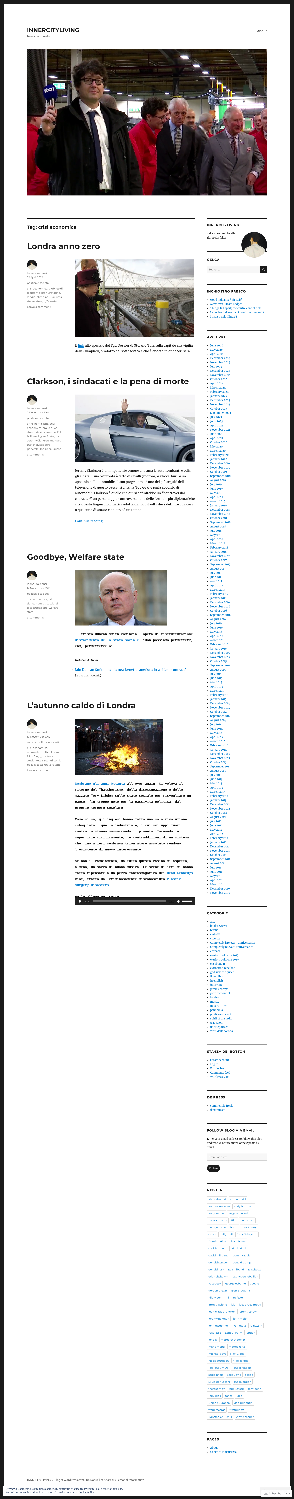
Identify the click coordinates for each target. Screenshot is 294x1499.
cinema (215, 938)
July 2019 (216, 484)
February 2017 (219, 594)
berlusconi (247, 1220)
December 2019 (220, 463)
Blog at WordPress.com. (69, 1480)
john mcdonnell (220, 993)
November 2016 (220, 606)
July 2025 (216, 366)
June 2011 (216, 871)
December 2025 (220, 358)
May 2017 (216, 581)
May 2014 (216, 733)
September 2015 (220, 665)
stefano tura (34, 301)
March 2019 (217, 501)
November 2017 (220, 556)
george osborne (235, 1283)
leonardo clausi (37, 273)
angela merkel (238, 1213)
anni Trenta (34, 423)
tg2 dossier (51, 301)
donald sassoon (218, 1262)
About (262, 31)
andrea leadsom (219, 1206)
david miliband (218, 1255)
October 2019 (218, 472)
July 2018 (216, 530)
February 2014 (219, 745)
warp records (216, 1409)
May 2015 (216, 682)
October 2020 (218, 442)
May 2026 (216, 349)
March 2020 (218, 450)
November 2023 (220, 404)
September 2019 (220, 476)
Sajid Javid (234, 1374)
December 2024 (220, 370)
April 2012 (216, 834)
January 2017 (218, 598)
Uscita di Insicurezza (223, 1452)
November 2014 (220, 707)
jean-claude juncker (221, 1311)
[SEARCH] (263, 269)
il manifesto (217, 976)
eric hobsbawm (218, 1276)
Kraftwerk (256, 1325)
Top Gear (45, 448)
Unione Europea (219, 1402)
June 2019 (216, 488)
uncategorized (219, 1027)
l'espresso (214, 1332)
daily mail (226, 1234)
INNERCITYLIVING (53, 30)
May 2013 (216, 783)
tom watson (236, 1388)
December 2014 (220, 703)
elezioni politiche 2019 (224, 959)
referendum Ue (218, 1367)
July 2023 (216, 417)
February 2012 (219, 838)
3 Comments (35, 454)
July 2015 (216, 674)
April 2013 (216, 787)
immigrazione (217, 1304)
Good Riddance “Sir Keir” (226, 300)
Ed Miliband (236, 1269)
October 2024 (218, 379)
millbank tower (51, 752)
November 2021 (220, 429)
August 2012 (218, 817)
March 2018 (217, 543)
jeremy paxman (218, 1318)
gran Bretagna (50, 292)
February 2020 (219, 455)
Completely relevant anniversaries (231, 947)
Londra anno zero (63, 246)
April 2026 (217, 354)
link (81, 345)
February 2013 (219, 796)
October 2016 (218, 610)
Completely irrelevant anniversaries (232, 942)
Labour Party (233, 1332)
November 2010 (220, 893)
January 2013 (218, 800)
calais (212, 1234)
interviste (216, 985)
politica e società (38, 282)
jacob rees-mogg (250, 1304)
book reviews (218, 926)
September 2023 (220, 413)
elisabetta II (217, 964)
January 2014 (218, 749)
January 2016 (218, 648)
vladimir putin (243, 1402)
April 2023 (216, 425)
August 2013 (218, 770)
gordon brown (217, 1290)
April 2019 (216, 497)
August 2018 (218, 526)
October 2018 (218, 518)
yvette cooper (245, 1416)
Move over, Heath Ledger (226, 304)
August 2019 (218, 480)
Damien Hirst (217, 1241)
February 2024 (219, 392)
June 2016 (216, 627)
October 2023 (218, 408)
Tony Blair (214, 1395)
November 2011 (220, 850)
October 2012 (218, 813)
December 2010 (220, 888)
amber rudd (238, 1199)
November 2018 (220, 514)
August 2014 (218, 720)
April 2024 (216, 383)
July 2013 (215, 775)
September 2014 (220, 716)
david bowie (238, 1241)
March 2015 (217, 690)
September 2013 (220, 766)
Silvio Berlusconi (219, 1381)
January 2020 (218, 459)
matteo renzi (237, 1346)
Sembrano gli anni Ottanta (100, 784)
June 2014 (216, 728)
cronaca (215, 951)
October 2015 (218, 661)
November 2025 (220, 362)
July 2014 (216, 724)
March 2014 (217, 741)
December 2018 (220, 509)
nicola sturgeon (218, 1360)
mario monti (216, 1346)
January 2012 (218, 842)
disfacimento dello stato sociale (107, 640)
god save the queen (222, 972)
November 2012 (220, 808)
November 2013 (220, 758)
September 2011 (220, 859)
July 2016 (216, 623)
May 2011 (216, 876)
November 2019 (220, 467)
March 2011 (217, 884)
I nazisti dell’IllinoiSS (223, 316)
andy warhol (216, 1213)
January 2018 (218, 552)
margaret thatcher (233, 1339)
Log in (214, 1064)
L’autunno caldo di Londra (81, 705)
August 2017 (218, 568)
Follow (213, 1168)
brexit (214, 930)
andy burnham (244, 1206)
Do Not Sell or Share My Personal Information (115, 1480)
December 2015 (220, 653)
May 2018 (216, 535)
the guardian (242, 1381)
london (250, 1332)
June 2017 (216, 577)
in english (216, 980)
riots (59, 297)
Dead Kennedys (180, 873)
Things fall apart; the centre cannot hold (236, 308)
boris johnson (217, 1227)
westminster (237, 1409)
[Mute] (179, 901)
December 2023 (220, 400)
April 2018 (216, 539)
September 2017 (220, 564)
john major (240, 1318)
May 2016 (216, 632)
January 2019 (218, 505)
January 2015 (218, 699)
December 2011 (219, 846)
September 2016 (220, 615)
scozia (249, 1374)
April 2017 (216, 585)
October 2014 (218, 712)
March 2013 (217, 792)
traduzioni (216, 1022)
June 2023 (216, 421)
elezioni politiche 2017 (224, 955)
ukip (239, 1395)
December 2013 (220, 754)
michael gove (217, 1353)
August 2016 (218, 619)
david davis (239, 1248)
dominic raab (241, 1255)
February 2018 (219, 547)
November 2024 (220, 375)
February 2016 (219, 644)
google (254, 1283)
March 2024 (218, 387)
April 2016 (216, 636)
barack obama (217, 1220)
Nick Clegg (34, 756)
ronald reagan (241, 1367)
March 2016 (217, 640)
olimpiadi (43, 297)
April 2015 (216, 686)
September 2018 (220, 522)
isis (233, 1304)
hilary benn (215, 1297)
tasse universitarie (49, 764)
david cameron (46, 432)
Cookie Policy (86, 1492)
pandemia (216, 1010)
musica (32, 742)
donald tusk (216, 1269)
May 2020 (216, 446)
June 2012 (216, 825)
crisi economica (37, 288)
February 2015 (219, 695)
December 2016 (220, 602)
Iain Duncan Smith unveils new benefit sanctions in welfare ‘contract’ (130, 670)
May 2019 (216, 493)
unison (56, 448)
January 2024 (218, 396)
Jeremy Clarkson (38, 440)
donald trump (242, 1262)
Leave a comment (39, 306)
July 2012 (216, 821)
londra (31, 297)
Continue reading (89, 521)
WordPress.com (220, 1077)
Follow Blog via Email (231, 1130)
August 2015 (218, 669)
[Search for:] (233, 269)
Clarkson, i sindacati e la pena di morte (108, 381)
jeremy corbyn (219, 989)
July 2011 (215, 867)
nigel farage (240, 1360)
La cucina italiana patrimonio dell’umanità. (237, 312)
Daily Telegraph (247, 1234)
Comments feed (220, 1072)
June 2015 (216, 678)
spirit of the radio (221, 1018)
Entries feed (217, 1068)
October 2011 (218, 855)
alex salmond (217, 1199)
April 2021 (216, 438)
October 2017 (218, 560)
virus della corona (221, 1031)
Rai (53, 297)
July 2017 (216, 573)
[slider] (187, 901)
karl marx (239, 1325)
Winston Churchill (220, 1416)
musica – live (218, 1006)
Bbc (45, 423)
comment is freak (221, 1105)
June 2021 (216, 434)
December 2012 (220, 804)
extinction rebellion (222, 968)
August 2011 (217, 863)
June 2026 (216, 345)
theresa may (216, 1388)
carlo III (215, 934)
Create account (219, 1060)
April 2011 (216, 880)
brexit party (249, 1227)
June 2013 (216, 779)
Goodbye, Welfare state (75, 557)
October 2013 (218, 762)
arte (212, 921)
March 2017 (217, 589)
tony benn (254, 1388)
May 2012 (216, 829)
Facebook (214, 1283)
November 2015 (220, 657)
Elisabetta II (255, 1269)
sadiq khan (215, 1374)
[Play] (80, 901)
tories (228, 1395)
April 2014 (216, 737)
